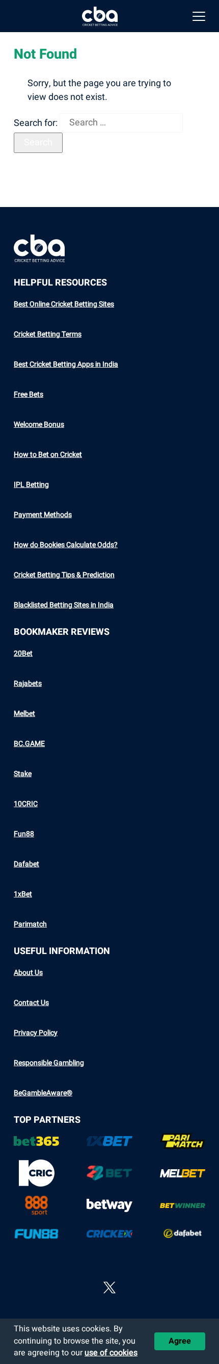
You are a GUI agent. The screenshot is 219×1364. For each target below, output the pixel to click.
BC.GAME (29, 743)
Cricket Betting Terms (47, 334)
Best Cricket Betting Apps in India (66, 364)
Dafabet (26, 864)
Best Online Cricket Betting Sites (64, 304)
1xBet (23, 894)
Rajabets (28, 683)
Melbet (24, 713)
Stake (23, 773)
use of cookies (111, 1353)
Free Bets (28, 394)
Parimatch (30, 924)
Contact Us (31, 1002)
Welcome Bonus (39, 424)
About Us (28, 972)
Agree (180, 1341)
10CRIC (26, 804)
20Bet (23, 653)
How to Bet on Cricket (48, 454)
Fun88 (24, 834)
